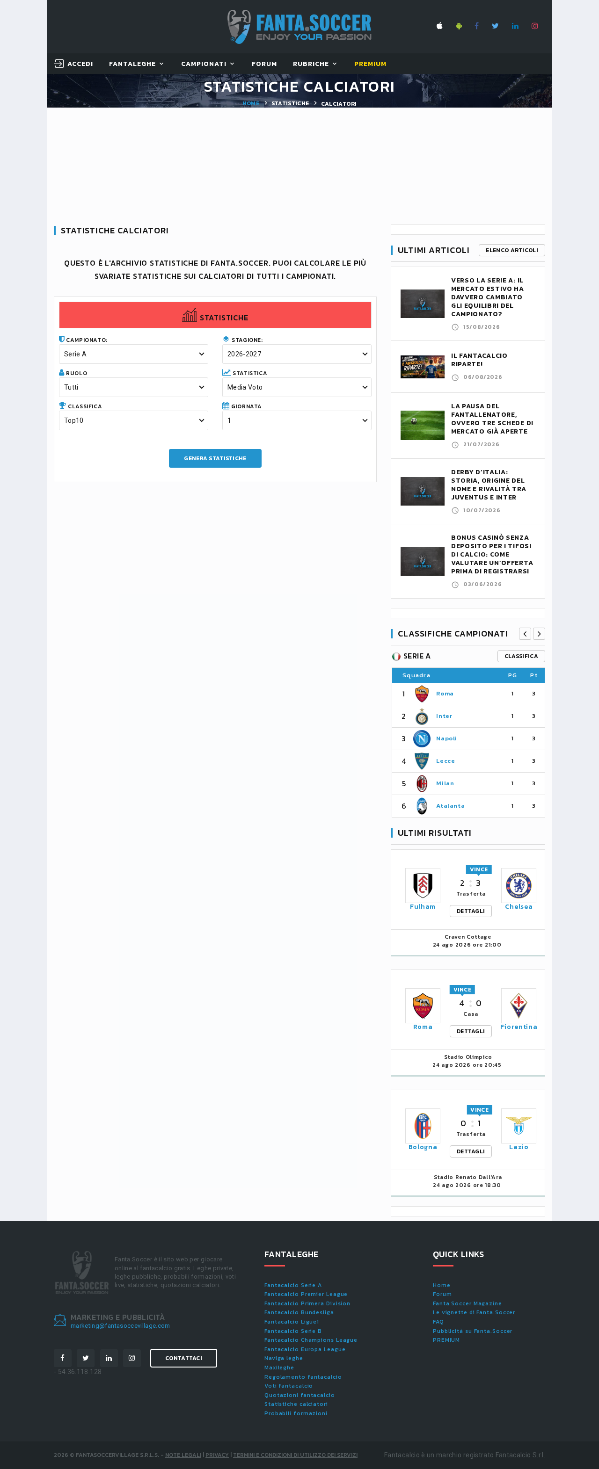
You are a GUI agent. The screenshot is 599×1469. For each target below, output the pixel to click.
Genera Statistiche (215, 458)
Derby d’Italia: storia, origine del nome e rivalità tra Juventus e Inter (488, 484)
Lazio (519, 1147)
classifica (521, 656)
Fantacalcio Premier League (306, 1294)
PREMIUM (446, 1340)
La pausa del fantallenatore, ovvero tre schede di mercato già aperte (492, 418)
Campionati (204, 64)
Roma (445, 693)
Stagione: (246, 340)
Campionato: (86, 340)
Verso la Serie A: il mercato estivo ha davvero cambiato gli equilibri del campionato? (487, 297)
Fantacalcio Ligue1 (291, 1321)
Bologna (423, 1147)
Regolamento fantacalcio (303, 1377)
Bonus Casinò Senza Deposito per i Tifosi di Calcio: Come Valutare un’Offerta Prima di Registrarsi (492, 554)
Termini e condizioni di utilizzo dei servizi (295, 1455)
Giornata (246, 406)
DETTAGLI (471, 911)
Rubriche (311, 64)
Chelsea (519, 907)
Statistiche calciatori (296, 1404)
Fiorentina (518, 1027)
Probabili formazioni (296, 1413)
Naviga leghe (283, 1358)
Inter (444, 715)
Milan (445, 783)
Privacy (217, 1455)
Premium (370, 64)
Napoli (446, 738)
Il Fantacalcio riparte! (479, 360)
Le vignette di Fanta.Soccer (474, 1312)
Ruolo (76, 373)
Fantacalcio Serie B (293, 1331)
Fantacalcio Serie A (293, 1285)
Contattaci (183, 1358)
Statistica (249, 373)
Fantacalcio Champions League (311, 1340)
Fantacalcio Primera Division (307, 1303)
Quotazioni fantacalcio (299, 1395)
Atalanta (450, 805)
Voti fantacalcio (288, 1386)
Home (250, 103)
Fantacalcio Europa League (305, 1349)
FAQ (438, 1321)
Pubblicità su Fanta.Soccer (472, 1331)
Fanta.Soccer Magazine (467, 1303)
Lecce (445, 760)
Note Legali (183, 1455)
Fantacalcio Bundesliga (299, 1312)
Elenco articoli (512, 250)
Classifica (84, 406)
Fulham (423, 907)
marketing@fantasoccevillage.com (120, 1325)
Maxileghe (279, 1367)
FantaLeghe (132, 64)
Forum (264, 64)
